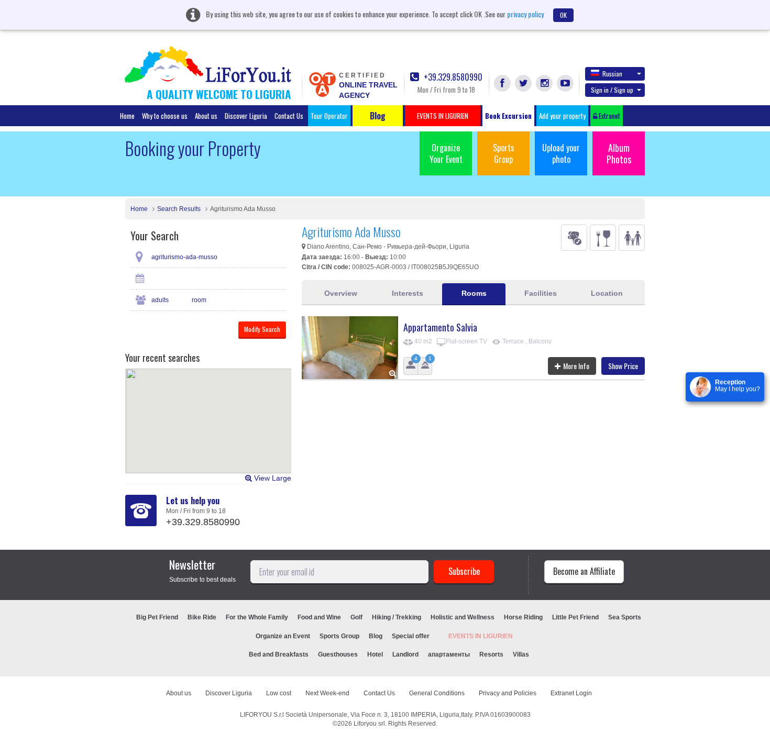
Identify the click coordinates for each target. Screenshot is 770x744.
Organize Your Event (446, 153)
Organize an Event (283, 636)
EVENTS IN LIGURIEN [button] (443, 115)
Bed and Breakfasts (279, 654)
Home (127, 115)
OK (563, 14)
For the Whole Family (257, 617)
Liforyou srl (369, 723)
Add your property (562, 115)
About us (206, 115)
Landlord (405, 654)
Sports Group (503, 153)
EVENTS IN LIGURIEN (480, 636)
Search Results (179, 209)
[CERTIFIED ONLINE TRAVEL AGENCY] (322, 84)
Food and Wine (319, 617)
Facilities (540, 293)
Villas (521, 654)
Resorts (491, 654)
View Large (271, 478)
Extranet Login (571, 693)
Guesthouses (338, 654)
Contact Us (288, 115)
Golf (356, 617)
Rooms (474, 293)
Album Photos (619, 153)
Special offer (411, 636)
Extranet (608, 115)
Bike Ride (202, 617)
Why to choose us (165, 115)
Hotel (375, 654)
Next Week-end (327, 693)
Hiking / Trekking (396, 617)
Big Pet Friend (157, 617)
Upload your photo (561, 153)
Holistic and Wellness (462, 617)
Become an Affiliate (584, 571)
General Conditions (437, 693)
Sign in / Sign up (612, 89)
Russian (612, 73)
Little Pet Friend (575, 617)
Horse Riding (523, 617)
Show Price (623, 365)
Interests (407, 293)
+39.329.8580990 (452, 77)
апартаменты (449, 654)
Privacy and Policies (507, 693)
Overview (340, 293)
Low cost (278, 693)
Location (607, 293)
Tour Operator (329, 115)
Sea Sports (624, 617)
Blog (375, 636)
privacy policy (525, 13)
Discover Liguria (246, 115)
